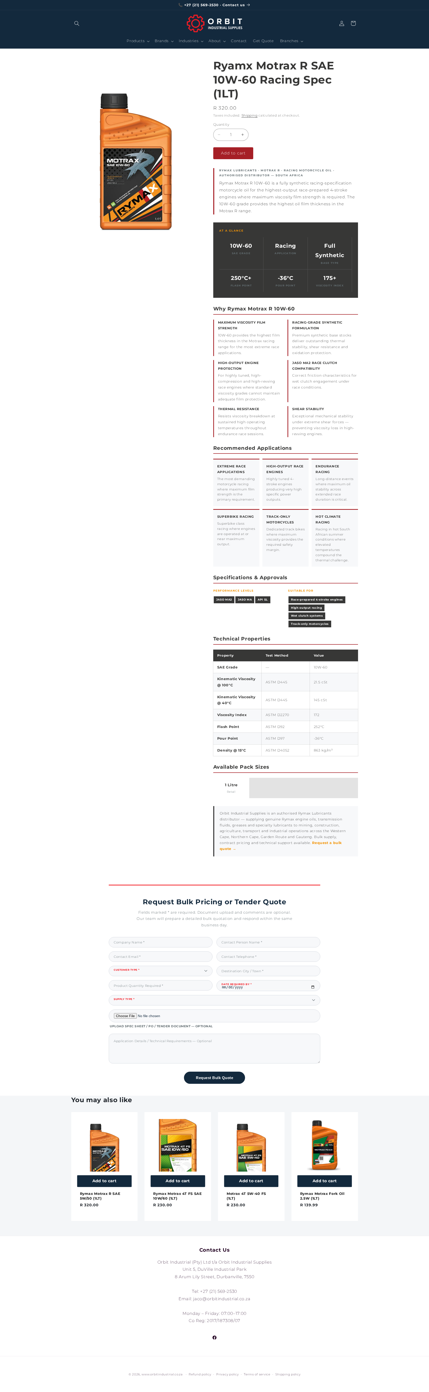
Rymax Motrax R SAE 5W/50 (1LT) (100, 1196)
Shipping (250, 115)
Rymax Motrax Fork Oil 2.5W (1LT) (322, 1196)
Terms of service (257, 1374)
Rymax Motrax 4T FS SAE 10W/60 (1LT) (177, 1196)
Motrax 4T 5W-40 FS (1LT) (246, 1196)
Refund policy (200, 1374)
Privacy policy (227, 1374)
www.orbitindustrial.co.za (162, 1374)
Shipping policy (287, 1374)
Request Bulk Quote (214, 1078)
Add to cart (104, 1181)
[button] (77, 23)
